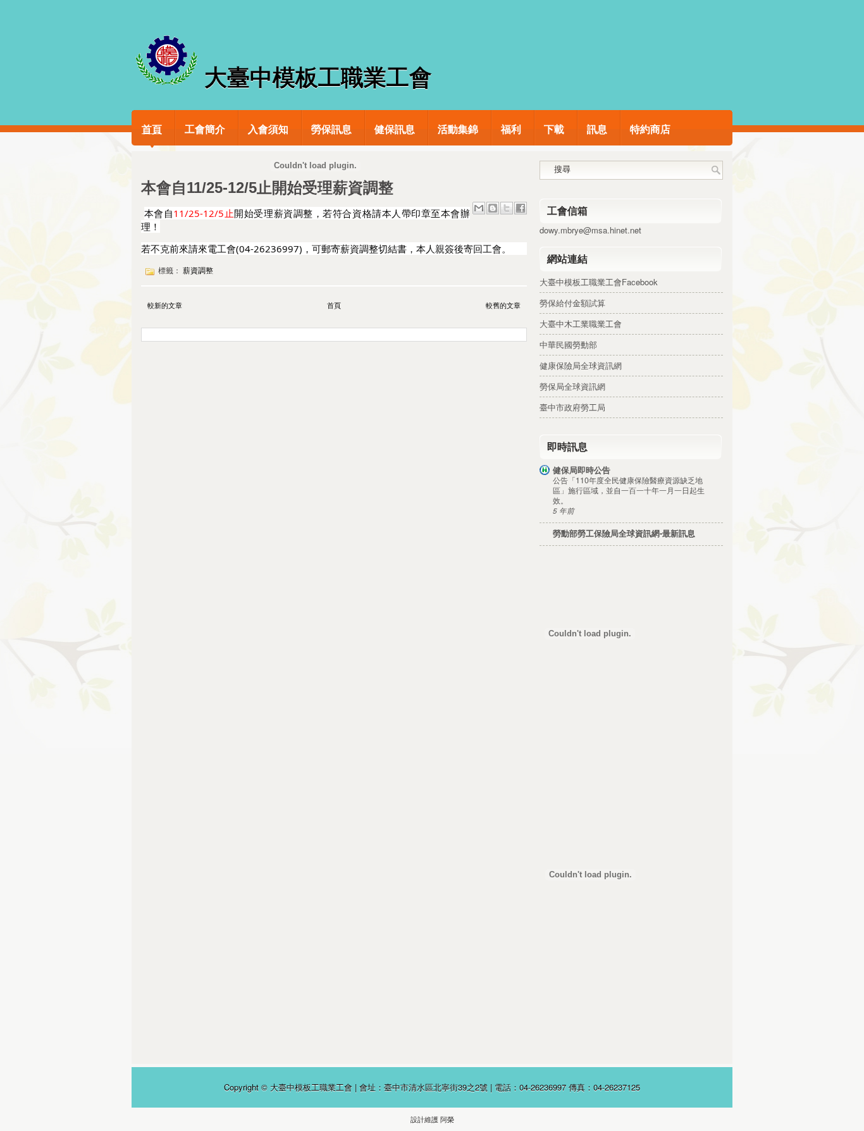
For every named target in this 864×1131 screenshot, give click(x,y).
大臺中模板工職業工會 (318, 77)
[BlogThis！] (492, 208)
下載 (554, 128)
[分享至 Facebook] (520, 208)
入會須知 (268, 128)
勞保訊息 (331, 128)
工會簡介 (205, 128)
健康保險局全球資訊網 (581, 365)
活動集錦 (458, 128)
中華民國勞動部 (568, 344)
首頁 (152, 128)
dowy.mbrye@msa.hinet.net (590, 230)
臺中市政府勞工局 (572, 407)
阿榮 (447, 1119)
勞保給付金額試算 (572, 303)
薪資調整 (198, 270)
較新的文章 (164, 305)
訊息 (597, 128)
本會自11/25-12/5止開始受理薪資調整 (267, 188)
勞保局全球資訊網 (572, 386)
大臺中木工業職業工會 (581, 324)
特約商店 (650, 128)
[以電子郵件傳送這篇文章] (478, 208)
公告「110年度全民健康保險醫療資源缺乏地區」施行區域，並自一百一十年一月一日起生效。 (629, 490)
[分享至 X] (506, 208)
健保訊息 (394, 128)
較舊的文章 (503, 305)
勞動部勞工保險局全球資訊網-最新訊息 (624, 533)
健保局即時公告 (581, 470)
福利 (511, 128)
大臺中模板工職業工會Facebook (599, 282)
